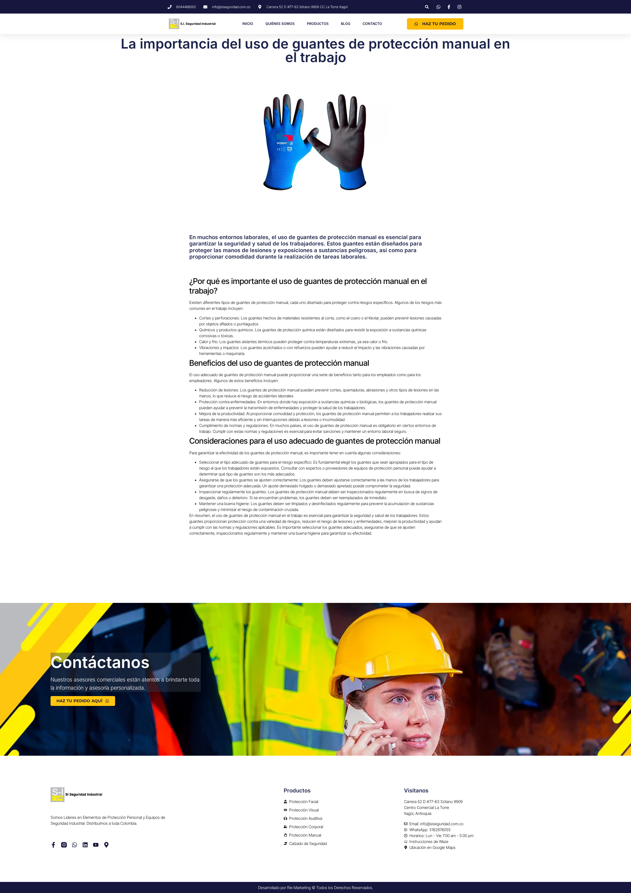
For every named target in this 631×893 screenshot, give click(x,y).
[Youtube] (96, 845)
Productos (318, 23)
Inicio (247, 23)
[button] (427, 7)
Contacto (372, 23)
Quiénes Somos (280, 23)
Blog (345, 23)
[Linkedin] (85, 845)
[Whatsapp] (74, 845)
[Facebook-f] (53, 845)
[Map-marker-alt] (106, 845)
